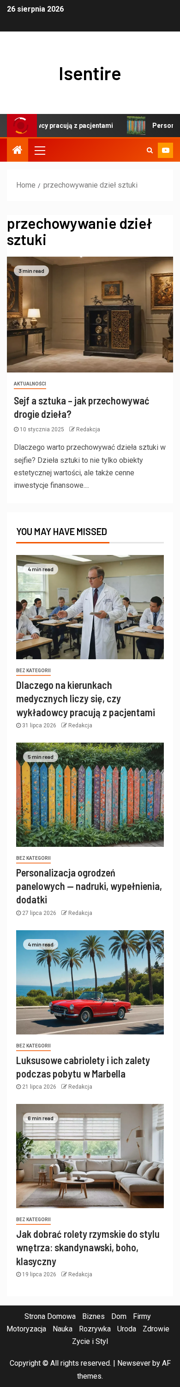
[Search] (150, 150)
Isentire (90, 73)
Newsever (133, 1363)
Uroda (126, 1328)
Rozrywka (95, 1328)
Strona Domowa (50, 1316)
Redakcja (88, 429)
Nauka (62, 1328)
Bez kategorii (33, 670)
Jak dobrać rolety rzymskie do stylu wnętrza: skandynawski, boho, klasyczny (88, 1247)
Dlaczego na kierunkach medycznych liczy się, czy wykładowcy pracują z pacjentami (85, 698)
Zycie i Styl (90, 1341)
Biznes (93, 1316)
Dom (118, 1316)
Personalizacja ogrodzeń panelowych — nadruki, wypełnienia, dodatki (89, 886)
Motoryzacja (26, 1328)
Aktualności (30, 383)
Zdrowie (156, 1328)
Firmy (142, 1316)
